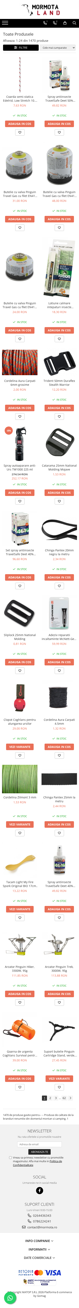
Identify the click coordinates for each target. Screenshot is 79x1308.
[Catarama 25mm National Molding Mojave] (59, 443)
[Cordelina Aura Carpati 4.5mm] (59, 697)
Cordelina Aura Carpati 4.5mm (59, 721)
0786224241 (41, 1221)
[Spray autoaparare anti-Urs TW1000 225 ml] (19, 444)
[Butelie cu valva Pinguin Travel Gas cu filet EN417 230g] (19, 164)
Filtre (22, 47)
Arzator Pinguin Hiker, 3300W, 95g (20, 969)
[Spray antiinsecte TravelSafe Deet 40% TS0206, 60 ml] (59, 860)
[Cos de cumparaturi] (65, 23)
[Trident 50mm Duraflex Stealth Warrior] (59, 362)
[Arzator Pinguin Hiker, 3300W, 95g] (19, 944)
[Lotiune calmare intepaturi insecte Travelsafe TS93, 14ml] (59, 268)
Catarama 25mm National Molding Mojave (59, 467)
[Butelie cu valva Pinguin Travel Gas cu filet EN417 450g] (59, 165)
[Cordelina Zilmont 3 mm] (19, 779)
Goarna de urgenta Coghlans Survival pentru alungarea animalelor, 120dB (20, 1053)
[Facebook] (39, 1190)
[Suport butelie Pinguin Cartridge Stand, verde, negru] (59, 1030)
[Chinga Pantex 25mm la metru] (59, 779)
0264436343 (41, 1215)
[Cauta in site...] (74, 23)
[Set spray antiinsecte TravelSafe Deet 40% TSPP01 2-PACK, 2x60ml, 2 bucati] (19, 528)
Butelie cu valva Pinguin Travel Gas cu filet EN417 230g (20, 194)
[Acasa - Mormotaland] (39, 9)
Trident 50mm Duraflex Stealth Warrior (59, 383)
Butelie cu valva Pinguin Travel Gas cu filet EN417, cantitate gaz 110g (20, 305)
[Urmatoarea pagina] (70, 1098)
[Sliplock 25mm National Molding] (19, 613)
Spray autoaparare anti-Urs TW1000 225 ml (20, 467)
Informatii (38, 1249)
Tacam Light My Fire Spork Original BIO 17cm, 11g (20, 884)
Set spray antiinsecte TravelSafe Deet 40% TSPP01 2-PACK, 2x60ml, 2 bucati (19, 552)
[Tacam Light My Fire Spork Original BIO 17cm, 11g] (19, 860)
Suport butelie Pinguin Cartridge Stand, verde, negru (59, 1053)
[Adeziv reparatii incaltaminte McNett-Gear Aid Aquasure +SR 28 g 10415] (59, 613)
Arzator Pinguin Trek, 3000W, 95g (59, 969)
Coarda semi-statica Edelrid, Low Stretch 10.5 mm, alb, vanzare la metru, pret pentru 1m (20, 98)
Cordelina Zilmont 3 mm (19, 797)
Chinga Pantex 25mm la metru (59, 799)
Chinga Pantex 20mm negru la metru (59, 552)
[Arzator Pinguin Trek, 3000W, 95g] (59, 945)
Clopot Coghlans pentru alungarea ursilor (20, 721)
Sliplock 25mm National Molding (20, 637)
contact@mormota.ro (42, 1227)
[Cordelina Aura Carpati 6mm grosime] (19, 362)
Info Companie (38, 1241)
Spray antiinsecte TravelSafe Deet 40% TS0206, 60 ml (59, 884)
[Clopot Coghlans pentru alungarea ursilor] (19, 698)
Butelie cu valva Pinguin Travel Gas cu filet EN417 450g (59, 194)
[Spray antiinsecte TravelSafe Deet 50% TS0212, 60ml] (59, 75)
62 (64, 1098)
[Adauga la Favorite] (20, 132)
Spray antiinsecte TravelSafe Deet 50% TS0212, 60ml (59, 98)
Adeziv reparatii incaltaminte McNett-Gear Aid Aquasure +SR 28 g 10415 (59, 637)
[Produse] (5, 24)
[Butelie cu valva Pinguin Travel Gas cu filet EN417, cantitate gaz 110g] (19, 268)
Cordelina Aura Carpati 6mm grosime (19, 383)
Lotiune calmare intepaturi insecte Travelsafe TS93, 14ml (59, 305)
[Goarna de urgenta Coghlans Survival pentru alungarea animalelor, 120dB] (19, 1029)
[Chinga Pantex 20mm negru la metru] (59, 528)
